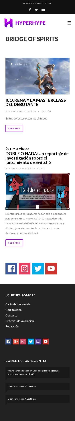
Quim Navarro (15, 386)
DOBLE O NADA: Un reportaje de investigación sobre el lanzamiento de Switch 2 (37, 158)
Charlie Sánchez (22, 168)
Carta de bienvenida (17, 304)
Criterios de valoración (19, 321)
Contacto (11, 315)
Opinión (46, 111)
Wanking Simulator (37, 3)
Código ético (13, 309)
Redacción (12, 326)
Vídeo (40, 168)
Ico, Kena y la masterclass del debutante (35, 102)
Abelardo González (24, 111)
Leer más (14, 128)
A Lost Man (30, 386)
